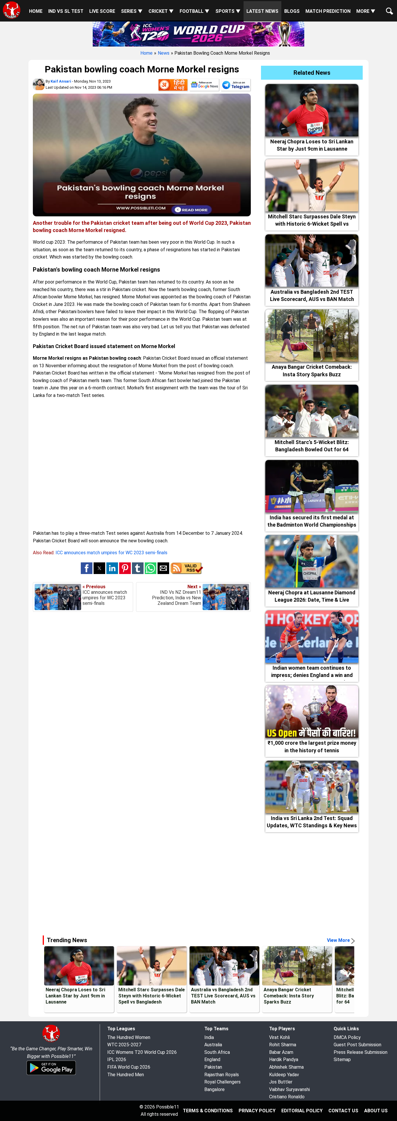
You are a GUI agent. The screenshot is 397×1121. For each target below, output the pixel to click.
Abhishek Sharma (286, 1067)
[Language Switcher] (173, 86)
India (209, 1037)
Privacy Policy (257, 1110)
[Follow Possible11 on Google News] (204, 86)
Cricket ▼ (161, 11)
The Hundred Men (125, 1074)
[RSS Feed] (186, 572)
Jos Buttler (280, 1082)
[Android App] (51, 1074)
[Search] (388, 6)
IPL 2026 (116, 1059)
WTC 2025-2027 (124, 1044)
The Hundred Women (128, 1037)
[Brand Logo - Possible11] (51, 1041)
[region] (198, 881)
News (163, 53)
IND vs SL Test (65, 11)
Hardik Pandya (283, 1059)
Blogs (292, 11)
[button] (86, 568)
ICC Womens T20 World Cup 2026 (142, 1052)
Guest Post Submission (357, 1044)
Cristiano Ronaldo (287, 1096)
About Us (376, 1110)
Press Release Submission (360, 1052)
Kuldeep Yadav (284, 1074)
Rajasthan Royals (221, 1074)
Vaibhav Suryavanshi (289, 1089)
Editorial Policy (302, 1110)
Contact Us (343, 1110)
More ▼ (365, 11)
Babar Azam (281, 1052)
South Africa (217, 1052)
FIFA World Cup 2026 (128, 1067)
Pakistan (213, 1067)
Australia (213, 1044)
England (212, 1059)
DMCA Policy (347, 1037)
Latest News (262, 11)
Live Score (102, 11)
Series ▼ (132, 11)
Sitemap (342, 1059)
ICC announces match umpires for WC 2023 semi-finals (111, 552)
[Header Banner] (198, 33)
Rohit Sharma (282, 1044)
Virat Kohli (279, 1037)
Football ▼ (195, 11)
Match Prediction (327, 11)
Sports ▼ (228, 11)
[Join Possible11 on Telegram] (236, 86)
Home (35, 11)
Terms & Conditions (208, 1110)
